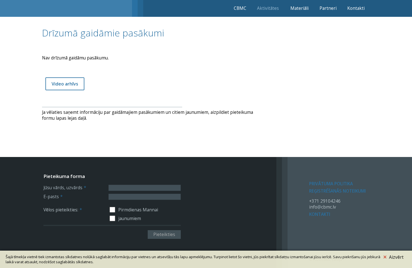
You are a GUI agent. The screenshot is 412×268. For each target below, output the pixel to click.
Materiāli (299, 8)
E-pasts (53, 197)
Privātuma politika (331, 184)
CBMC (240, 8)
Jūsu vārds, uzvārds (64, 188)
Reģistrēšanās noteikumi (337, 191)
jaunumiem (129, 218)
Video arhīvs (65, 84)
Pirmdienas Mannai (138, 210)
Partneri (328, 8)
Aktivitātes (268, 8)
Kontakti (356, 8)
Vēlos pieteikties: (62, 210)
